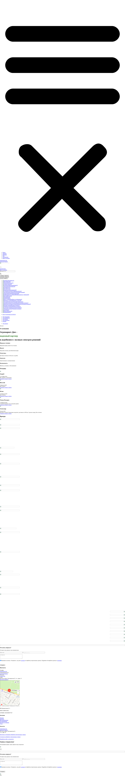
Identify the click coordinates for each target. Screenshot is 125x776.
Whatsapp (5, 254)
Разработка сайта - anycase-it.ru (7, 739)
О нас (1, 723)
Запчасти (6, 275)
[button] (62, 125)
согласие (23, 660)
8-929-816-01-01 (3, 260)
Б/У (2, 276)
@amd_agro (2, 676)
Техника (2, 275)
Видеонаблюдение (4, 720)
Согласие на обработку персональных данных (10, 736)
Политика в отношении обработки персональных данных (13, 734)
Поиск (4, 252)
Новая (7, 276)
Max (3, 255)
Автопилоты (5, 257)
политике (59, 660)
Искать (1, 271)
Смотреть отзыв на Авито (6, 378)
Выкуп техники (6, 258)
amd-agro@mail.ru (4, 261)
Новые (5, 278)
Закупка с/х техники (4, 722)
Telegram (4, 253)
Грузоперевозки (3, 721)
